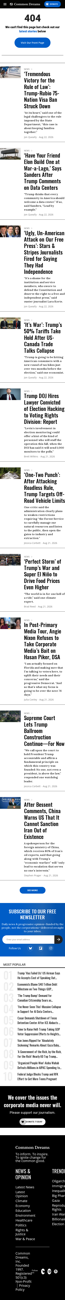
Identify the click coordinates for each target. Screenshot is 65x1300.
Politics (21, 1225)
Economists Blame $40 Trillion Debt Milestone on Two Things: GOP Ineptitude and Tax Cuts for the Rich (38, 986)
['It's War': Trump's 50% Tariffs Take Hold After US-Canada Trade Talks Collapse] (10, 323)
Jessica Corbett (32, 543)
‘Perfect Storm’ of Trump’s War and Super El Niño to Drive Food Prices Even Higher (42, 574)
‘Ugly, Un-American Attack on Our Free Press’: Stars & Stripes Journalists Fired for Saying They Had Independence (44, 252)
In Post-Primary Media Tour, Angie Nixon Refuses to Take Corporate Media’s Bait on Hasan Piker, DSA (42, 641)
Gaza (56, 1200)
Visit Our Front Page (32, 42)
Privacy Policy (23, 1287)
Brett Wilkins (31, 456)
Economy (23, 1205)
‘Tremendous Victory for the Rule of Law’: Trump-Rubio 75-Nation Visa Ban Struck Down (41, 90)
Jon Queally (30, 137)
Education (23, 1210)
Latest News (25, 1187)
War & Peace (25, 1239)
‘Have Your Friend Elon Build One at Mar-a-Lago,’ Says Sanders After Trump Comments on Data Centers (43, 171)
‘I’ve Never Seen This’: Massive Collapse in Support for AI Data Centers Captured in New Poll (39, 1009)
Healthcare (24, 1220)
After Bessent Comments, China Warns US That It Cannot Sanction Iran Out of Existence (42, 820)
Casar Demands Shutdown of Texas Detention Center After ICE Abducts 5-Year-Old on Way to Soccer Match (39, 1020)
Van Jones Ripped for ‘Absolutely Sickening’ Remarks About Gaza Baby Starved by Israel (38, 1043)
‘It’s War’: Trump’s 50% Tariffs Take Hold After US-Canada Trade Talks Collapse (43, 337)
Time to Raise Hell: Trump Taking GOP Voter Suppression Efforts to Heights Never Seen (39, 1031)
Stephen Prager (32, 875)
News (27, 69)
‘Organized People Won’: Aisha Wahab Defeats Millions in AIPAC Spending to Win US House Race (39, 1065)
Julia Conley (30, 699)
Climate (21, 1201)
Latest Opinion (22, 1194)
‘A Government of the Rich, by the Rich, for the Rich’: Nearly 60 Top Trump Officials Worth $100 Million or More (40, 1054)
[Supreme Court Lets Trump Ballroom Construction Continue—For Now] (10, 716)
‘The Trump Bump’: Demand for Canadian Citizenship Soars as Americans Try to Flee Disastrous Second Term (36, 998)
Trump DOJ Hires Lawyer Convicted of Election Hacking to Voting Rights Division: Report (44, 408)
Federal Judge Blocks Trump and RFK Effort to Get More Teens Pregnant (38, 1076)
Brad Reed (30, 606)
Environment (25, 1215)
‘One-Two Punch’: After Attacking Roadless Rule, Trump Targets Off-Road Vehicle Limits (44, 487)
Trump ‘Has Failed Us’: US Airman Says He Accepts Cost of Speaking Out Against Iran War (39, 975)
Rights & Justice (22, 1232)
